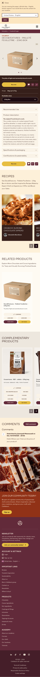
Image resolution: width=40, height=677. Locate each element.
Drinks (4, 624)
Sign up (6, 512)
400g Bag (10, 399)
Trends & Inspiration (8, 573)
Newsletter (5, 588)
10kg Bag (25, 391)
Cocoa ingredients (7, 603)
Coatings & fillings (8, 609)
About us (4, 579)
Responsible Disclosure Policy (20, 670)
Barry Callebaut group (9, 582)
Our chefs (5, 639)
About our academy (8, 633)
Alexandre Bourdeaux (15, 235)
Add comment (31, 424)
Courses (4, 636)
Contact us (5, 585)
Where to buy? (6, 591)
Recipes (4, 570)
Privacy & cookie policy (20, 668)
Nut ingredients (7, 606)
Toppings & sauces (7, 618)
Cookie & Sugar (14, 31)
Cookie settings (20, 673)
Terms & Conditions (20, 665)
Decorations (5, 615)
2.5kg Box (10, 318)
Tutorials (4, 645)
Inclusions (5, 31)
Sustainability (6, 576)
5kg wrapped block (12, 391)
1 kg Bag (24, 395)
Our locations (6, 642)
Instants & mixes (7, 621)
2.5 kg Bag (10, 395)
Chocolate (5, 600)
